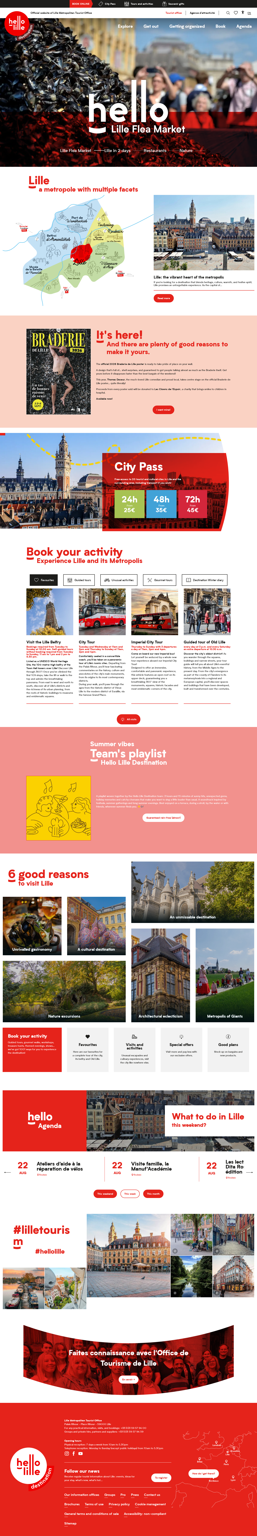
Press (135, 1495)
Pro (123, 1495)
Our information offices (81, 1495)
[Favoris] (236, 12)
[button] (125, 26)
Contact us (152, 1495)
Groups (109, 1495)
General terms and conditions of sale (91, 1514)
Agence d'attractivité (202, 13)
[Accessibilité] (243, 12)
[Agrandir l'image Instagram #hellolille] (24, 1288)
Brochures (72, 1504)
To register (161, 1478)
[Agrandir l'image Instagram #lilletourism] (233, 1235)
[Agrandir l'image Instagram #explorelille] (191, 1235)
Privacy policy (119, 1504)
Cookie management (150, 1504)
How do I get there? (203, 1473)
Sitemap (70, 1523)
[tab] (44, 580)
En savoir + (128, 1379)
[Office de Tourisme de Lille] (19, 26)
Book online (80, 4)
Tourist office (174, 13)
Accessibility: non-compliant (145, 1514)
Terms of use (94, 1504)
